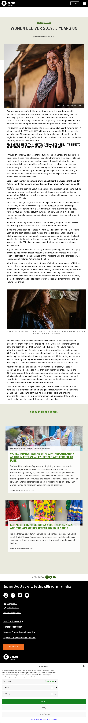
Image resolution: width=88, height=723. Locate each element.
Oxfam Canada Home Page (8, 3)
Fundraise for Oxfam (12, 627)
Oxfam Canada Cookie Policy (37, 719)
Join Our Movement (12, 622)
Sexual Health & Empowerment (58, 181)
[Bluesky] (20, 597)
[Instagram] (5, 597)
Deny (44, 708)
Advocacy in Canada (44, 23)
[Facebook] (13, 597)
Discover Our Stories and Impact (18, 632)
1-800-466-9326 (13, 608)
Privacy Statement (52, 719)
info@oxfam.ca (12, 604)
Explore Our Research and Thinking (19, 638)
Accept (44, 701)
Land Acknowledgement (12, 613)
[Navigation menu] (84, 3)
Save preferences (44, 714)
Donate (74, 3)
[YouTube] (27, 597)
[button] (84, 666)
